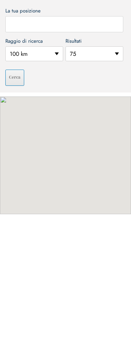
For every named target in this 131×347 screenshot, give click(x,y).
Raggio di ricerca (24, 41)
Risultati (74, 41)
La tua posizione (23, 10)
